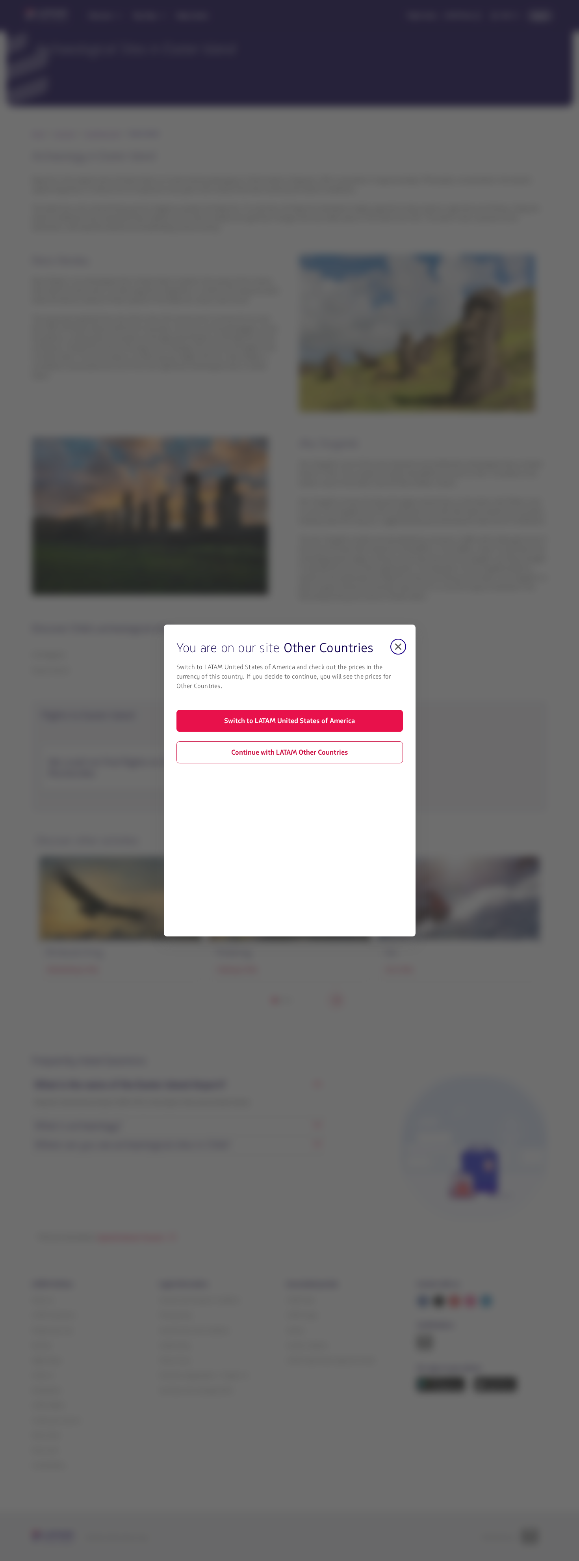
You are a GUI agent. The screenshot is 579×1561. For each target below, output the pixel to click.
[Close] (398, 646)
